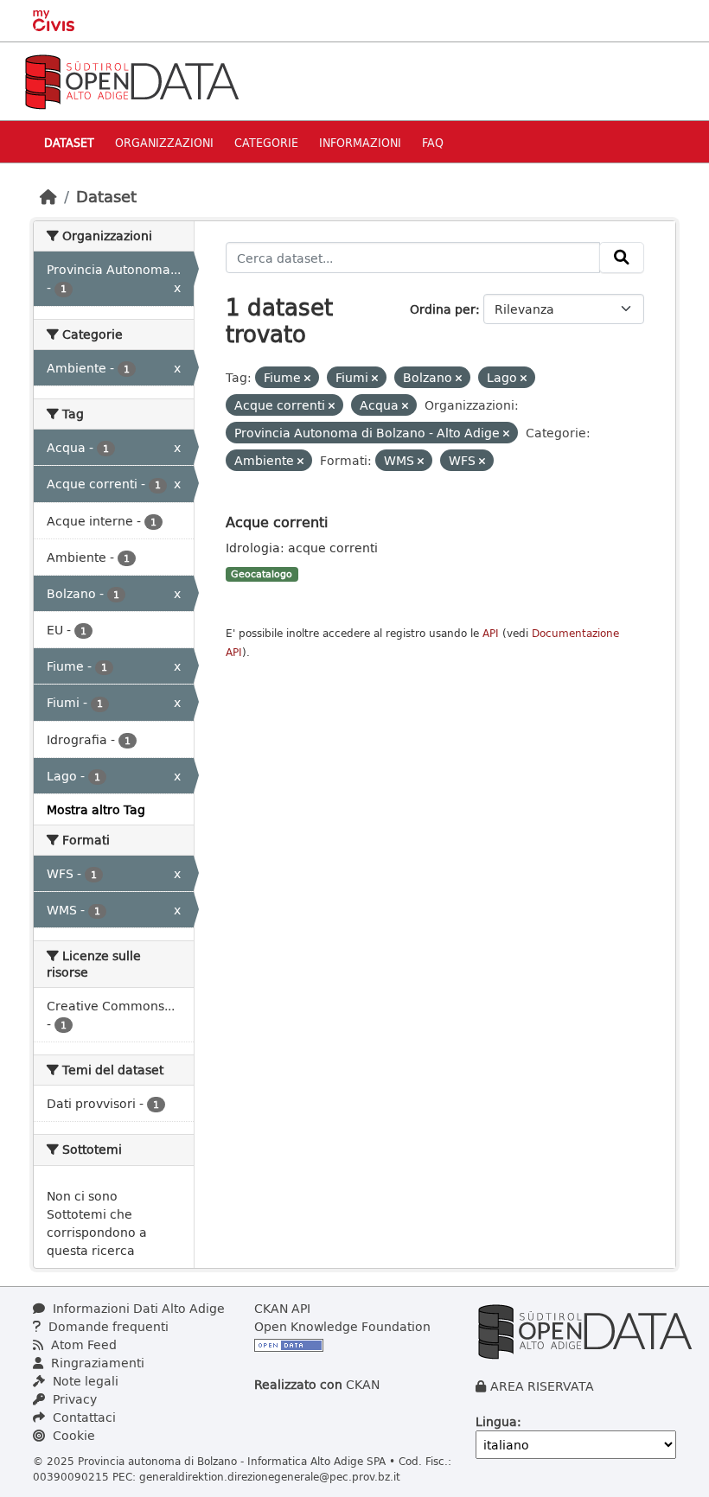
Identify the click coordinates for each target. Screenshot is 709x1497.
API (490, 633)
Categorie (266, 142)
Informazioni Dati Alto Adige (137, 1308)
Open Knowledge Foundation (342, 1326)
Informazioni (360, 142)
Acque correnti (277, 521)
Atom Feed (82, 1344)
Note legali (83, 1381)
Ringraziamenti (96, 1363)
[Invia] (621, 257)
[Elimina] (307, 378)
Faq (433, 142)
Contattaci (82, 1417)
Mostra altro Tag (96, 809)
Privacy (73, 1399)
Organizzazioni (164, 142)
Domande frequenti (107, 1326)
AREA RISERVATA (542, 1386)
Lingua (496, 1421)
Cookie (72, 1435)
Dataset (69, 142)
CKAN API (282, 1308)
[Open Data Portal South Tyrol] (131, 80)
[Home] (48, 196)
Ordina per (443, 309)
